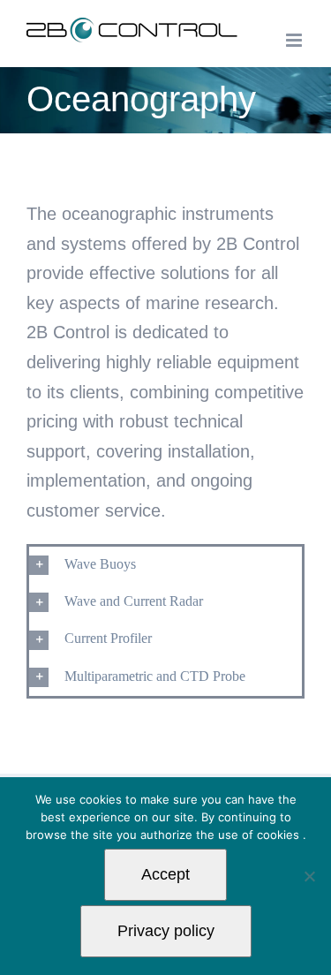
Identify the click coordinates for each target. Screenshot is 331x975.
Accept (165, 874)
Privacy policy (165, 931)
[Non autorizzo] (309, 876)
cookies (280, 835)
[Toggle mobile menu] (295, 40)
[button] (165, 565)
